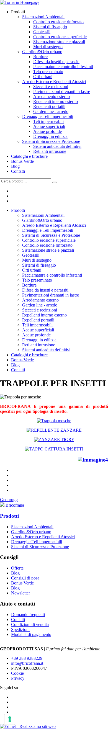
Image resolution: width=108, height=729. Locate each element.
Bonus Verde (22, 161)
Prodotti (18, 210)
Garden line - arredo (50, 111)
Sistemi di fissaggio (50, 26)
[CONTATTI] (93, 460)
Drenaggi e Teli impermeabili (47, 116)
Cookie (17, 673)
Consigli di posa (25, 578)
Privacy (17, 678)
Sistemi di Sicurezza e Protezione (51, 141)
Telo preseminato (48, 71)
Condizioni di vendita (30, 624)
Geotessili (41, 31)
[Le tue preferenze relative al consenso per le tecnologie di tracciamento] (9, 719)
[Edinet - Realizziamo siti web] (28, 726)
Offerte (17, 568)
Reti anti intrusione (49, 151)
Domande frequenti (28, 614)
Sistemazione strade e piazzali (59, 41)
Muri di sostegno (48, 46)
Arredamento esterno (51, 96)
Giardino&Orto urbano (42, 51)
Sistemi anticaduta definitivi (57, 146)
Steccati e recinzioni (50, 86)
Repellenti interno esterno (55, 101)
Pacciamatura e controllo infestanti (63, 66)
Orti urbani (42, 76)
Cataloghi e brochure (29, 156)
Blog (15, 166)
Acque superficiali (49, 126)
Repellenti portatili (49, 106)
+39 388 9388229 (26, 658)
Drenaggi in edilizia (50, 136)
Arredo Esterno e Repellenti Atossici (54, 81)
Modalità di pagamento (31, 634)
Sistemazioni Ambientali (43, 16)
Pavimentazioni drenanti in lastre (61, 91)
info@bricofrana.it (27, 663)
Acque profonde (47, 131)
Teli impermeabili (48, 121)
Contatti (18, 171)
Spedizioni (20, 629)
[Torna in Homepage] (19, 2)
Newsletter (20, 593)
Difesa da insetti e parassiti (56, 61)
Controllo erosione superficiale (60, 36)
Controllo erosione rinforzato (58, 21)
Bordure (40, 56)
